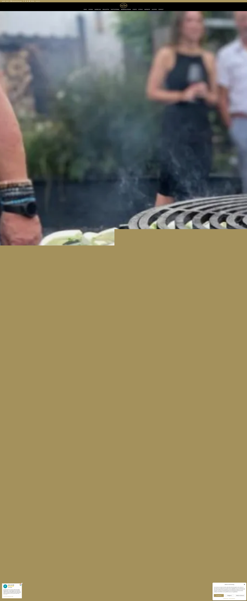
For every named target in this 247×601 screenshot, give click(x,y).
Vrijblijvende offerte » (123, 306)
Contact (160, 9)
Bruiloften (106, 9)
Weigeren (229, 595)
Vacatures (38, 1)
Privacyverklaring (232, 598)
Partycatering (115, 9)
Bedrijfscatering (126, 9)
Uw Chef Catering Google (8, 597)
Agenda (90, 9)
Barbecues (98, 9)
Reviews (32, 1)
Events (135, 9)
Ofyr (123, 303)
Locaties (154, 9)
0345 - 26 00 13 (6, 1)
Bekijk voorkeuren (240, 595)
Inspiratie (147, 9)
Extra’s (140, 9)
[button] (244, 584)
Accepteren (218, 595)
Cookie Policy (225, 598)
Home (85, 9)
